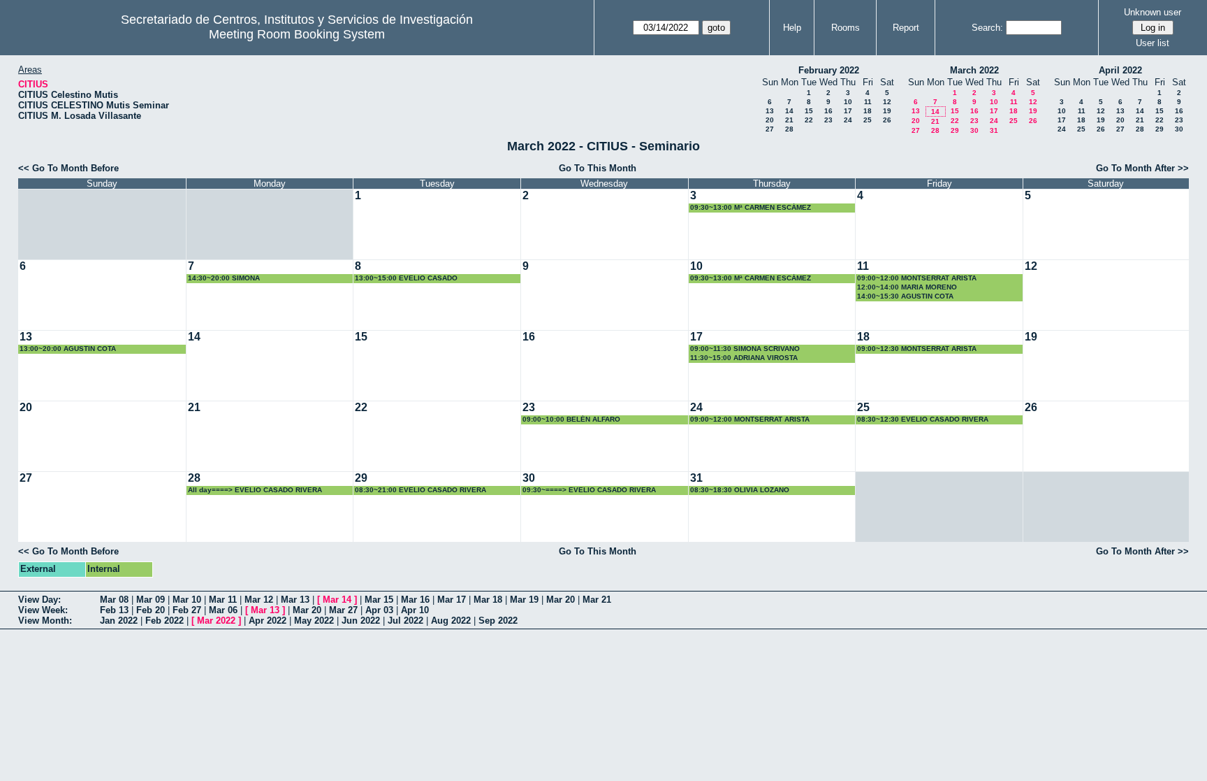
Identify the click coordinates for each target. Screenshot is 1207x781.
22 (809, 120)
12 (887, 102)
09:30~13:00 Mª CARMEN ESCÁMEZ (750, 207)
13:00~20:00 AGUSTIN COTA (68, 348)
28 (789, 129)
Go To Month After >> (1142, 168)
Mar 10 (187, 599)
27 (770, 129)
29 (955, 130)
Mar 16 (415, 599)
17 (848, 111)
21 (789, 120)
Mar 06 (223, 610)
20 (770, 120)
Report (906, 27)
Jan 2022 (119, 620)
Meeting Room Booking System (297, 34)
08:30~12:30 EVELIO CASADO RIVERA (922, 419)
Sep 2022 (498, 620)
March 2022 (974, 70)
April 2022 (1120, 70)
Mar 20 (560, 599)
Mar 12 (258, 599)
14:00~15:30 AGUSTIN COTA (905, 296)
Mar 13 (295, 599)
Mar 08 (114, 599)
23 (828, 120)
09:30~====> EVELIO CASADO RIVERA (589, 490)
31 (994, 130)
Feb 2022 (164, 620)
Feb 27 (187, 610)
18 (867, 111)
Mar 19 (524, 599)
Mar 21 (597, 599)
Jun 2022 (361, 620)
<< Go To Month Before (68, 168)
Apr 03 (379, 610)
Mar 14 (337, 599)
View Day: (39, 599)
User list (1152, 43)
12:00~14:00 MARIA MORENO (907, 287)
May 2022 (314, 620)
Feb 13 (114, 610)
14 (789, 111)
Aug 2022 (451, 620)
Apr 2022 (267, 620)
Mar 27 (343, 610)
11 (868, 102)
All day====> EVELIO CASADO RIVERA (255, 490)
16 (828, 111)
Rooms (845, 27)
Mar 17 (451, 599)
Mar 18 (488, 599)
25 (867, 120)
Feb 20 (150, 610)
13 (770, 111)
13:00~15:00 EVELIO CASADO (406, 278)
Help (792, 27)
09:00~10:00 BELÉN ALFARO (571, 419)
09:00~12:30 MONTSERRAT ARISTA (916, 348)
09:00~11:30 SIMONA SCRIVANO (745, 348)
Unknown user (1152, 12)
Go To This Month (597, 168)
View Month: (45, 620)
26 (887, 120)
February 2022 (828, 70)
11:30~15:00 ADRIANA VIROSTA (744, 357)
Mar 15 (379, 599)
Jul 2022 (405, 620)
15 (809, 111)
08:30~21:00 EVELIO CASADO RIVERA (420, 490)
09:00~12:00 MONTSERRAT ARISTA (916, 278)
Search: (987, 27)
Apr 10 (415, 610)
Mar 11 (223, 599)
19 (887, 111)
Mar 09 (150, 599)
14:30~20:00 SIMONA (224, 278)
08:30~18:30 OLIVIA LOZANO (739, 490)
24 (848, 120)
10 (848, 102)
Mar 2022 (216, 620)
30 (974, 130)
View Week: (43, 610)
